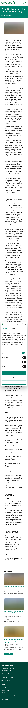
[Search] (23, 3)
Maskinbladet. (18, 559)
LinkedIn (3, 704)
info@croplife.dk (9, 677)
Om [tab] (23, 328)
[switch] (24, 357)
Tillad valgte (14, 377)
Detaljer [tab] (14, 328)
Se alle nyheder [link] (8, 653)
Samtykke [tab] (5, 328)
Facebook (4, 703)
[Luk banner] (25, 324)
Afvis (14, 382)
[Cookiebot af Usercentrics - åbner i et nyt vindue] (17, 324)
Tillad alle (14, 373)
